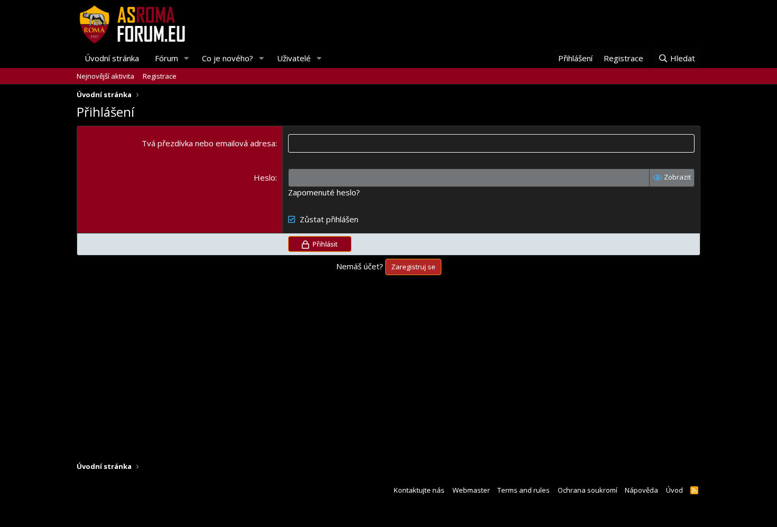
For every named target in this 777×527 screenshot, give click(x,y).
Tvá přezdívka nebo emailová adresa (208, 143)
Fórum (166, 58)
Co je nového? (227, 58)
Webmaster (471, 490)
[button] (186, 58)
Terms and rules (523, 490)
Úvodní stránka (112, 58)
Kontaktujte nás (419, 490)
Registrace (160, 76)
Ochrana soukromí (587, 490)
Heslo (264, 177)
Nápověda (641, 490)
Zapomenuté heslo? (324, 192)
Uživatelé (294, 58)
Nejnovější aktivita (105, 76)
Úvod (674, 490)
